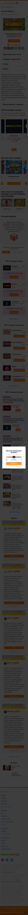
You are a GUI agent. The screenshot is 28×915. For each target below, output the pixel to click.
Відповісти (14, 463)
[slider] (14, 457)
